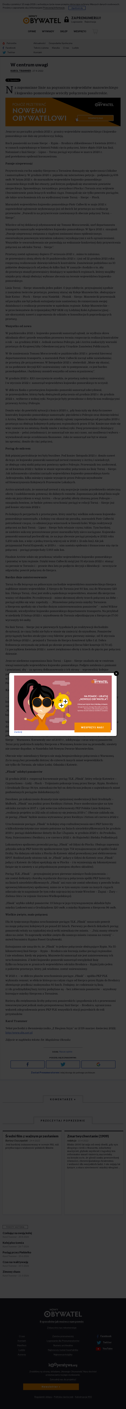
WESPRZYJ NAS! (92, 727)
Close (116, 673)
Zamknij (18, 731)
